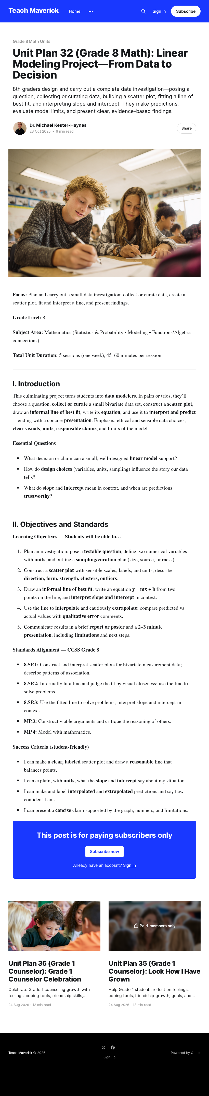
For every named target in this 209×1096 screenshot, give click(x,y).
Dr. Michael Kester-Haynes (58, 125)
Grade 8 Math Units (31, 41)
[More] (91, 11)
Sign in (159, 11)
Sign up (109, 1057)
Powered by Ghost (186, 1053)
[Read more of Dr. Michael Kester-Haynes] (20, 128)
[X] (103, 1048)
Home (74, 11)
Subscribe (185, 11)
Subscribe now (104, 851)
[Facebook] (113, 1048)
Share (186, 128)
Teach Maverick (33, 10)
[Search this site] (143, 11)
